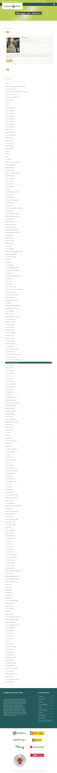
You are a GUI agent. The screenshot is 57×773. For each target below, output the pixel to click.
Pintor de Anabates (10, 108)
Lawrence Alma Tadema (11, 538)
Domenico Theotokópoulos (12, 294)
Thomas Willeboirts (10, 665)
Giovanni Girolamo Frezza (11, 397)
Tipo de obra (42, 699)
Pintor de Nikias (9, 137)
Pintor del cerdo (9, 148)
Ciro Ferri (8, 259)
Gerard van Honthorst (11, 384)
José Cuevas (8, 484)
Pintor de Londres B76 (11, 132)
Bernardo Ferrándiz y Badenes (13, 232)
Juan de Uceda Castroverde (12, 511)
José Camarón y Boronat (11, 481)
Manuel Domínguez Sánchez (12, 576)
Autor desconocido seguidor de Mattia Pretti (16, 86)
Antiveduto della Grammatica (12, 192)
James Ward (8, 446)
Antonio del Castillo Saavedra (12, 213)
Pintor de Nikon (9, 140)
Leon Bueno (8, 541)
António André (9, 205)
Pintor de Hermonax (10, 127)
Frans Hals (8, 376)
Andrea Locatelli (9, 183)
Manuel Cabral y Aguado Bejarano (13, 570)
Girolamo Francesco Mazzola (12, 403)
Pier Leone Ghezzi (10, 635)
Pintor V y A (8, 154)
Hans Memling (9, 416)
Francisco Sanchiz (10, 370)
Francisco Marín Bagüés (11, 357)
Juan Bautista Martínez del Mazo (13, 505)
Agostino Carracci (10, 167)
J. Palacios (8, 432)
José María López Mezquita (12, 497)
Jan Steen (8, 454)
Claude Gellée (9, 262)
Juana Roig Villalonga (10, 530)
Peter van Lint (9, 633)
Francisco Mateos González (12, 362)
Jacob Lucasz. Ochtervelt (11, 440)
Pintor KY (8, 151)
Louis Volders (9, 543)
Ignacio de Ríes (9, 424)
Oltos (7, 105)
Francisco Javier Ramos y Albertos (13, 354)
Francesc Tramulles (10, 324)
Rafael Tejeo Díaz (10, 649)
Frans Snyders (9, 378)
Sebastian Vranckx (10, 660)
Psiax (7, 156)
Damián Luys (9, 273)
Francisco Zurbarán (10, 373)
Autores (40, 707)
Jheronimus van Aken (10, 468)
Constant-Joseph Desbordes (12, 267)
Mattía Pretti (8, 589)
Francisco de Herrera (10, 343)
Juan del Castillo (9, 516)
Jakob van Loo (9, 443)
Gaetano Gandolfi (10, 381)
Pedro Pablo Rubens (10, 627)
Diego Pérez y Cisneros (11, 286)
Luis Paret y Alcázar (10, 565)
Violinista (24, 37)
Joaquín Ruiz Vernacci (10, 473)
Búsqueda (41, 696)
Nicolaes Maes (9, 598)
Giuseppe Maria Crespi (11, 405)
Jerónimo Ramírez (10, 465)
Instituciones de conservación (45, 720)
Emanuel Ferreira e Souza (11, 308)
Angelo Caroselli (9, 186)
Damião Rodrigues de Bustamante (13, 276)
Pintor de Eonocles (10, 124)
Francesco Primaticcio (11, 332)
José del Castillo (9, 489)
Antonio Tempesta (10, 219)
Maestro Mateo (9, 99)
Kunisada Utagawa (10, 535)
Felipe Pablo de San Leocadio (12, 316)
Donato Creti (9, 303)
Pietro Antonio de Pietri (11, 646)
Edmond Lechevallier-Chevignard (13, 305)
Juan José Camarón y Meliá (12, 519)
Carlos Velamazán (10, 248)
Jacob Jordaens (9, 438)
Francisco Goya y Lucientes (12, 349)
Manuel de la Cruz (10, 573)
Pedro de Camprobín (10, 622)
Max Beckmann (9, 592)
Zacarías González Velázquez (12, 679)
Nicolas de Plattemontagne (12, 600)
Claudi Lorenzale (9, 265)
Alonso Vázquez (9, 181)
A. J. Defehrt (8, 159)
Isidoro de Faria (9, 430)
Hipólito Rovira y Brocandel (12, 422)
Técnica (40, 701)
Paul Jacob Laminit (10, 614)
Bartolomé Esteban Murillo (12, 229)
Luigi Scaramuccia (10, 552)
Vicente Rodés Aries (10, 673)
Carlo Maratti (9, 246)
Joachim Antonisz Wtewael (12, 470)
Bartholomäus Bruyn (10, 224)
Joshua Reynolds (9, 500)
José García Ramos (10, 492)
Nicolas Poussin (9, 606)
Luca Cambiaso (9, 546)
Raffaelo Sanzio (9, 652)
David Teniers (9, 281)
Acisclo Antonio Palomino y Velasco (14, 162)
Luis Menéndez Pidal (10, 562)
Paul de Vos (8, 611)
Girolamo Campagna (10, 400)
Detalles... (9, 60)
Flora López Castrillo (10, 319)
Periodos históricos (43, 704)
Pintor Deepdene (9, 146)
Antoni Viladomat (10, 202)
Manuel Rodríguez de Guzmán (12, 579)
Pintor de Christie (10, 121)
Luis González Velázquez (11, 557)
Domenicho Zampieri (10, 292)
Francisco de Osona (10, 346)
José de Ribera (9, 487)
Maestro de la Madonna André (13, 97)
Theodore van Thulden (11, 663)
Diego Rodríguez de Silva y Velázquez (14, 289)
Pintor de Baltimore (10, 118)
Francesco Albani (9, 327)
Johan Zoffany (9, 476)
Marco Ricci (8, 584)
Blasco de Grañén (10, 240)
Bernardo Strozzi (9, 235)
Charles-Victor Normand (11, 257)
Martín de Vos (9, 587)
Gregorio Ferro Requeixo (11, 411)
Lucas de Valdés (9, 549)
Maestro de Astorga (10, 568)
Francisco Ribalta (9, 367)
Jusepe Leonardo (9, 533)
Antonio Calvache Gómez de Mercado (14, 208)
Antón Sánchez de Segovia (12, 200)
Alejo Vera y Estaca (10, 178)
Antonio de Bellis (9, 211)
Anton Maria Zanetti (10, 197)
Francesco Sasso (9, 335)
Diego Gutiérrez (9, 284)
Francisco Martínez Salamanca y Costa (14, 359)
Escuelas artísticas (43, 710)
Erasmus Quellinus (10, 311)
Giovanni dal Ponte (10, 392)
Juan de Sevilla (9, 508)
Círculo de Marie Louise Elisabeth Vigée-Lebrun (16, 91)
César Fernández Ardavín (11, 254)
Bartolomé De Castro (11, 227)
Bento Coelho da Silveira (11, 89)
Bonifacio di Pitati (10, 243)
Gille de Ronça (9, 389)
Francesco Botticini (10, 330)
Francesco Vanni (9, 338)
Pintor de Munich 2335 (11, 135)
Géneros (41, 712)
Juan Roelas (8, 527)
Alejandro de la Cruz (10, 170)
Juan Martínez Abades (11, 524)
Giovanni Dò (8, 394)
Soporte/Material (43, 715)
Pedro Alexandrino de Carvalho (13, 617)
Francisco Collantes (10, 341)
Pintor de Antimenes (10, 110)
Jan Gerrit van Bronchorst (11, 449)
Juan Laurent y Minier (10, 522)
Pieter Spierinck (9, 644)
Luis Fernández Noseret (11, 554)
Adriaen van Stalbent (10, 164)
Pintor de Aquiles (9, 113)
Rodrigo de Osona (10, 654)
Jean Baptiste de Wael (11, 459)
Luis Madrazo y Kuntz (11, 560)
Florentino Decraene (10, 322)
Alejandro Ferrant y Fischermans (13, 173)
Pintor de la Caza (9, 129)
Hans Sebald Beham (10, 419)
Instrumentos (42, 718)
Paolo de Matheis (10, 608)
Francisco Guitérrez (10, 351)
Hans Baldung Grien (10, 413)
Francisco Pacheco (10, 365)
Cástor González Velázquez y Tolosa (14, 251)
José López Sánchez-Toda (12, 495)
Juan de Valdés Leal (10, 514)
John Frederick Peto (10, 478)
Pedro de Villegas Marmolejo (12, 625)
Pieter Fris (8, 641)
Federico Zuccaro (10, 313)
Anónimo (8, 189)
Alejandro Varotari (10, 175)
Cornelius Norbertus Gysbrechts (13, 270)
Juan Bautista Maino (10, 503)
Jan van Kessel (9, 457)
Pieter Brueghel (9, 638)
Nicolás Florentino (10, 603)
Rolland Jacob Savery (10, 657)
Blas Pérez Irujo (9, 238)
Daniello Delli (9, 278)
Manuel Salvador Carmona (12, 581)
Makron (7, 102)
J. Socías (8, 435)
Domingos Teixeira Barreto (12, 300)
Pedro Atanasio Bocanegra (12, 619)
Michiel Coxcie (9, 595)
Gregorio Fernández (10, 408)
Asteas (7, 83)
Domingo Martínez (10, 297)
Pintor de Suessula (10, 143)
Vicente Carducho (10, 671)
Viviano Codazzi (9, 676)
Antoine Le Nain (9, 194)
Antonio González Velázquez (12, 216)
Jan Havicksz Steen (10, 451)
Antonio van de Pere (10, 221)
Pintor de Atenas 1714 (11, 116)
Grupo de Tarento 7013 (11, 94)
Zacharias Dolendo (10, 682)
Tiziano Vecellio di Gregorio (12, 668)
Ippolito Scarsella (9, 427)
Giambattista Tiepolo (10, 386)
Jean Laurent (9, 462)
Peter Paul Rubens (10, 630)
